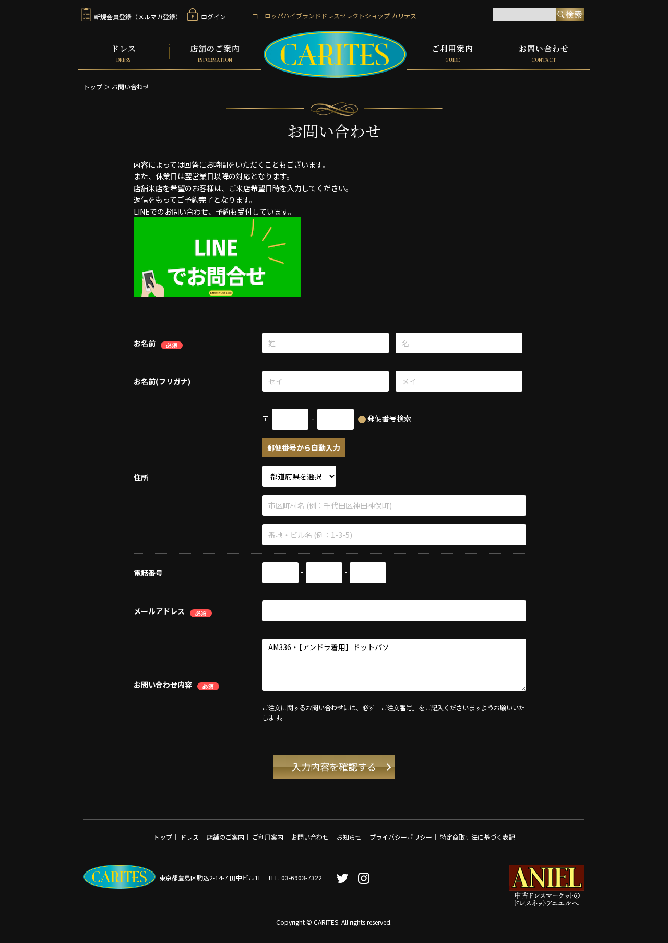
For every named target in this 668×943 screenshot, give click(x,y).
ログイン (213, 16)
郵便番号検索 (389, 419)
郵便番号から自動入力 (303, 448)
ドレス (123, 53)
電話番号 (148, 573)
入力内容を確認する (334, 767)
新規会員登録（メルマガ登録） (138, 16)
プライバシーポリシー (400, 836)
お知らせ (349, 836)
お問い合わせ (544, 53)
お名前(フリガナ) (162, 381)
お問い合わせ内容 (163, 684)
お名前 (145, 343)
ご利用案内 (452, 53)
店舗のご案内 (215, 53)
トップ (93, 86)
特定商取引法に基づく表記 (477, 836)
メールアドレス (159, 611)
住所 (141, 477)
